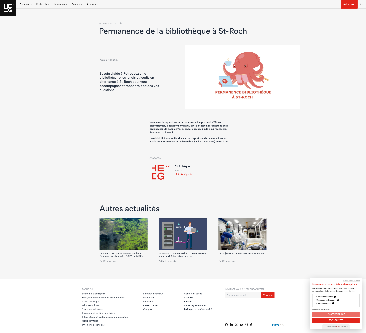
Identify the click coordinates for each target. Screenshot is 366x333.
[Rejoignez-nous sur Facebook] (226, 324)
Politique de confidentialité (198, 309)
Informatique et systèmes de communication (105, 316)
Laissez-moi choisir (336, 314)
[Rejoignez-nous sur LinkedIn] (231, 324)
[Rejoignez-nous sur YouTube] (241, 324)
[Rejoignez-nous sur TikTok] (251, 324)
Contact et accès (193, 293)
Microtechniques (91, 305)
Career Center (150, 305)
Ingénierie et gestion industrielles (99, 313)
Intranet (188, 301)
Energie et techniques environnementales (103, 297)
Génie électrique (90, 301)
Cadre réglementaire (195, 305)
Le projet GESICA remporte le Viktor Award (241, 253)
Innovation (148, 301)
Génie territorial (90, 320)
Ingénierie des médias (93, 324)
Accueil (103, 23)
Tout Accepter (336, 320)
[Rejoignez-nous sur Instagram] (246, 324)
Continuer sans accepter (351, 280)
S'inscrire (268, 295)
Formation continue (153, 293)
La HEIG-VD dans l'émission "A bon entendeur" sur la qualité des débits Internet (183, 254)
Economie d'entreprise (94, 293)
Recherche (149, 297)
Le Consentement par (336, 326)
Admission (349, 4)
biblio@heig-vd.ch (184, 174)
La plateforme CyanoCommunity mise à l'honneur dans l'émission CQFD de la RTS (121, 254)
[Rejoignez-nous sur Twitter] (236, 324)
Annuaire (188, 297)
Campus (147, 309)
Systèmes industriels (92, 309)
